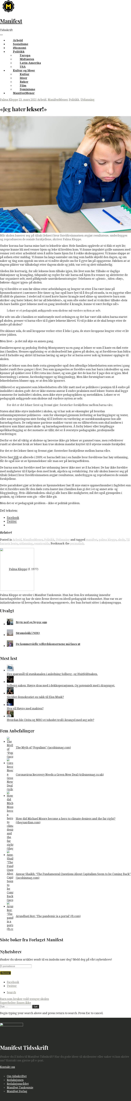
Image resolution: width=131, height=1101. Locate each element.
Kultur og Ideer (24, 70)
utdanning (26, 543)
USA (23, 67)
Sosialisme (20, 44)
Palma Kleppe (9, 99)
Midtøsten (27, 59)
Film (23, 85)
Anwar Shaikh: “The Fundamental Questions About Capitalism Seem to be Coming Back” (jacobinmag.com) (73, 876)
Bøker (24, 82)
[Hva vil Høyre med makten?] (10, 705)
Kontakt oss (7, 1067)
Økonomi (19, 48)
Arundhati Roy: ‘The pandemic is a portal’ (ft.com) (48, 916)
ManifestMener (24, 93)
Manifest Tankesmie (20, 1087)
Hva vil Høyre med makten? (25, 708)
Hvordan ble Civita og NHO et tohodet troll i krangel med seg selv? (50, 720)
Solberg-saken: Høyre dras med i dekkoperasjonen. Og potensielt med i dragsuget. (61, 685)
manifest (91, 540)
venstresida (41, 543)
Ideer (23, 78)
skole (121, 540)
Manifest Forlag (17, 1091)
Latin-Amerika (30, 63)
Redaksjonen (15, 1080)
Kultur (24, 74)
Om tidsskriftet (17, 1076)
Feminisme (27, 89)
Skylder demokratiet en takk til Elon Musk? (35, 697)
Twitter (12, 986)
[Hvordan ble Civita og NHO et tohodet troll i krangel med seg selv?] (10, 716)
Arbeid (18, 40)
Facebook (13, 982)
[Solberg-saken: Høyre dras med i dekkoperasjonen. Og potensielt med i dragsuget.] (10, 682)
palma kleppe (108, 540)
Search (11, 992)
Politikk (19, 51)
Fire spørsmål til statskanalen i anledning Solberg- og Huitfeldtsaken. (52, 674)
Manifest (11, 21)
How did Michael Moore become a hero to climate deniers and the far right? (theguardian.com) (65, 820)
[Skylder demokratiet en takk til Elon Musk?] (10, 693)
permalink (77, 543)
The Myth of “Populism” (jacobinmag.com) (43, 747)
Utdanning (87, 99)
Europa (25, 55)
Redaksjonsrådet (18, 1084)
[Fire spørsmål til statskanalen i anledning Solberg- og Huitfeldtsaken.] (10, 670)
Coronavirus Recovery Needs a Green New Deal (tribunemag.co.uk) (60, 774)
